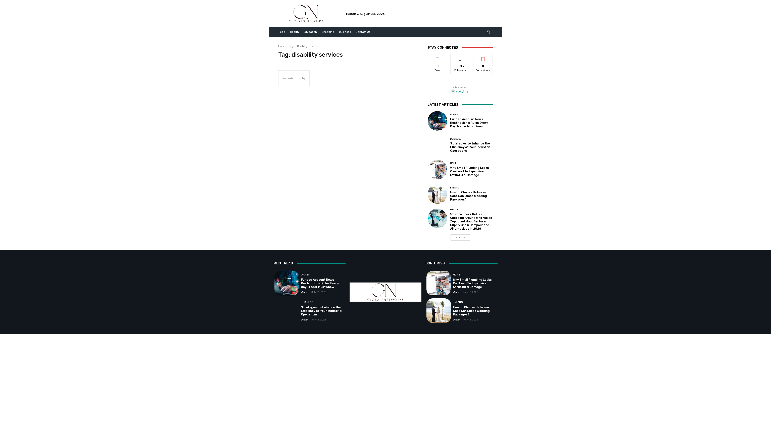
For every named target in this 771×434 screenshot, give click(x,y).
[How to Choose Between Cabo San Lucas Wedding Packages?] (437, 194)
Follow (460, 57)
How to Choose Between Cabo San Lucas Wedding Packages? (468, 195)
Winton (304, 292)
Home (281, 46)
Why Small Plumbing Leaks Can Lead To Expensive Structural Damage (469, 171)
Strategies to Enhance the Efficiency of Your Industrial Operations (470, 147)
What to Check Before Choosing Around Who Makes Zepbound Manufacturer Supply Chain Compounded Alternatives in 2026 (471, 221)
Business (455, 139)
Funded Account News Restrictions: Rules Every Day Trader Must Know (469, 122)
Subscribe (483, 57)
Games (454, 115)
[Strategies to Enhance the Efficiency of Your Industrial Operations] (437, 145)
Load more (459, 237)
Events (454, 188)
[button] (488, 32)
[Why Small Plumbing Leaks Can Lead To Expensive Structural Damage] (437, 169)
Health (454, 210)
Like (437, 57)
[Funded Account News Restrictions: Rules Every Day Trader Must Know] (437, 121)
